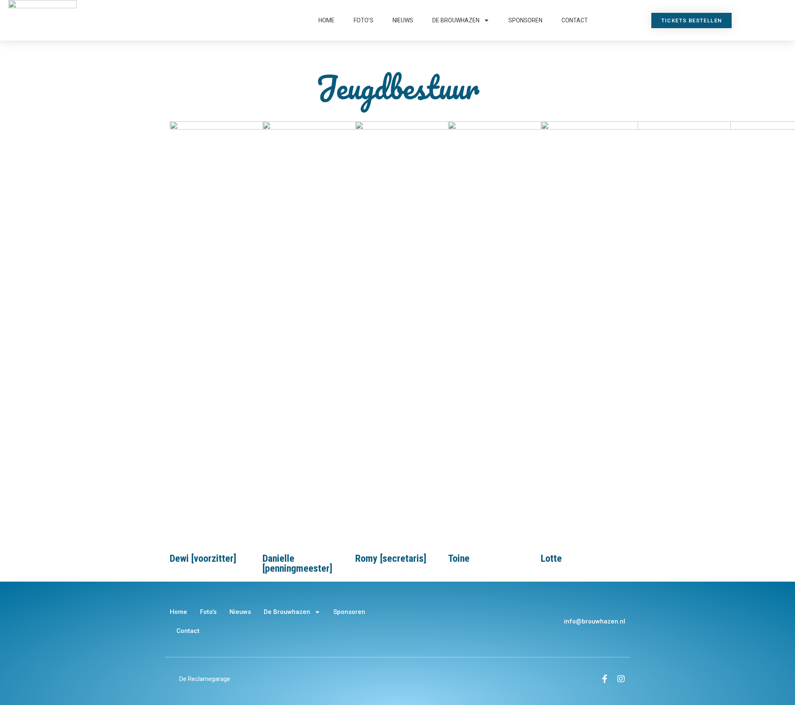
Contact (574, 20)
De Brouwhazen (455, 20)
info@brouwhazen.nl (594, 621)
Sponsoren (525, 20)
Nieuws (403, 20)
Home (326, 20)
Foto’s (363, 20)
